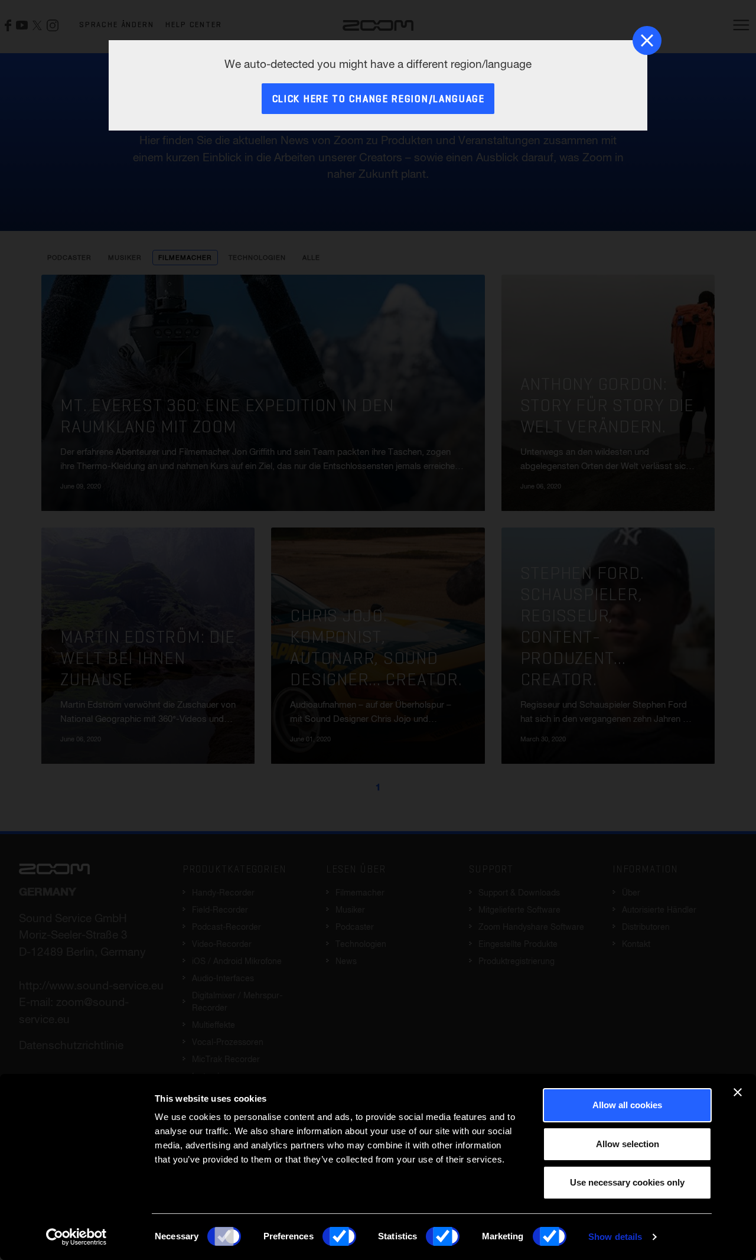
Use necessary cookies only (627, 1182)
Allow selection (627, 1144)
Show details (615, 1237)
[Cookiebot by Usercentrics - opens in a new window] (76, 1237)
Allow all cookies (627, 1105)
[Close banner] (738, 1092)
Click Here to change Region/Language (378, 100)
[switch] (339, 1236)
